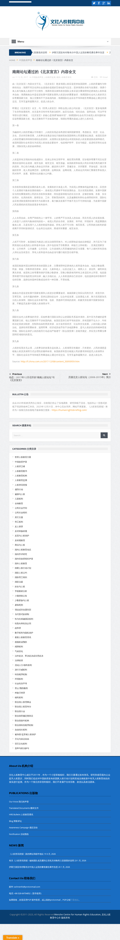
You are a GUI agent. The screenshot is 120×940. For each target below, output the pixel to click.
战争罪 (18, 628)
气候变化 (19, 651)
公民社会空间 (21, 508)
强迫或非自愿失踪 (23, 609)
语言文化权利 (21, 743)
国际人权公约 (21, 572)
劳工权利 (19, 521)
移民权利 (19, 697)
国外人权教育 (21, 563)
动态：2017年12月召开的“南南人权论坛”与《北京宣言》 (32, 379)
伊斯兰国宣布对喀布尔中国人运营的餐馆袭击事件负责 (61, 52)
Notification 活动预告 (19, 834)
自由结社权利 (21, 729)
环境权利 (19, 678)
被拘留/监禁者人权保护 (25, 734)
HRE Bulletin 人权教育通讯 (21, 814)
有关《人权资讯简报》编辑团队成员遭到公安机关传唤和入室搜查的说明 (41, 860)
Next (105, 374)
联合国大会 (20, 711)
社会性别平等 (21, 683)
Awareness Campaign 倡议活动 (23, 827)
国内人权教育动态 (23, 549)
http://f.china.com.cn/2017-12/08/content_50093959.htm (50, 361)
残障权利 (19, 646)
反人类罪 (19, 526)
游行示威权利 (21, 669)
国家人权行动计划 (23, 568)
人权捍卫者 (20, 466)
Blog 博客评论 (15, 821)
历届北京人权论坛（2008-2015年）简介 (89, 377)
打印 (96, 77)
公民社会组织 (21, 512)
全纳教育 (19, 503)
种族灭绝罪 (20, 692)
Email (105, 77)
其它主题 (19, 517)
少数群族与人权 (22, 600)
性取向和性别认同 (23, 623)
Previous (17, 374)
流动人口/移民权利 (23, 665)
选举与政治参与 (22, 748)
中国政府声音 (37, 77)
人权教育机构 (21, 475)
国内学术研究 (21, 554)
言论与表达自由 (22, 738)
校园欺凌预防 (21, 642)
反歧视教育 (20, 540)
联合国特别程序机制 (24, 725)
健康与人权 (20, 494)
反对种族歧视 (21, 531)
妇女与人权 (20, 586)
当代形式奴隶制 (22, 614)
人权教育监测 (49, 77)
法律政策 (19, 660)
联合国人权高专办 (23, 706)
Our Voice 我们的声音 (19, 801)
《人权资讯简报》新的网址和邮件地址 (26, 853)
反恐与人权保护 (22, 535)
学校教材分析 (21, 591)
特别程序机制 (21, 674)
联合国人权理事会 (23, 702)
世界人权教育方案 (23, 457)
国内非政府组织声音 (24, 558)
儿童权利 (19, 498)
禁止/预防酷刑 (21, 688)
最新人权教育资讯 (63, 77)
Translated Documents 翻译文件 (24, 808)
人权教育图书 (21, 471)
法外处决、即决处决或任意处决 (29, 655)
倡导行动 (19, 489)
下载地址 (74, 899)
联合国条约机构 (22, 720)
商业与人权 (20, 544)
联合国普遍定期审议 (24, 715)
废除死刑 (19, 604)
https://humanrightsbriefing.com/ (70, 409)
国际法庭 (19, 581)
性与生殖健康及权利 (24, 618)
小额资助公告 (21, 595)
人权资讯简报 (21, 484)
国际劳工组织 (21, 577)
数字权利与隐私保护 (24, 632)
